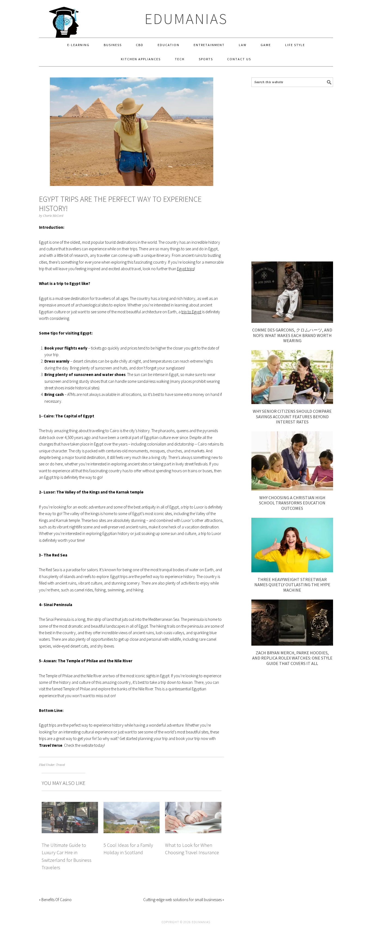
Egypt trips (185, 268)
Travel (60, 765)
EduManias (186, 18)
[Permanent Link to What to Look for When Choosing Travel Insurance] (193, 805)
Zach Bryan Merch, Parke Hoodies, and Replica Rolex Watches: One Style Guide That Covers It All (292, 658)
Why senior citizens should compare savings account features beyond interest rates (292, 416)
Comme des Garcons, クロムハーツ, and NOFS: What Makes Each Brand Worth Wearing (292, 335)
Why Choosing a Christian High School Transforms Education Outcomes (292, 503)
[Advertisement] (292, 174)
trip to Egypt (191, 311)
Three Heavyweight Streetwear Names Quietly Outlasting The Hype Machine (292, 584)
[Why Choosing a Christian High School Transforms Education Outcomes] (292, 489)
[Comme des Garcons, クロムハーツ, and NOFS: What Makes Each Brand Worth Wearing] (292, 321)
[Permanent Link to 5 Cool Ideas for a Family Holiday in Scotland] (131, 805)
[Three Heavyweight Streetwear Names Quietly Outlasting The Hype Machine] (292, 570)
